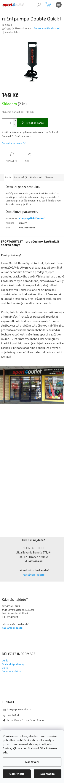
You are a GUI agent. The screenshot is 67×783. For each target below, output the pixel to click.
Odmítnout (16, 774)
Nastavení (32, 762)
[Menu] (58, 4)
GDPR (5, 668)
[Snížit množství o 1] (15, 125)
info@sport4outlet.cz (19, 709)
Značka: (12, 32)
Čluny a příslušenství (31, 218)
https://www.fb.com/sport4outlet (26, 720)
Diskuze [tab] (49, 177)
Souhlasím (47, 774)
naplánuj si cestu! (33, 575)
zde (5, 752)
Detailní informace (12, 143)
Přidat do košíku (35, 122)
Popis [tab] (8, 177)
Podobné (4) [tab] (21, 177)
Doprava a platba (11, 671)
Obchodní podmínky (13, 664)
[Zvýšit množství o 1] (15, 121)
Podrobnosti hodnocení (47, 28)
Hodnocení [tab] (36, 177)
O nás (5, 661)
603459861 (13, 715)
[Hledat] (39, 4)
